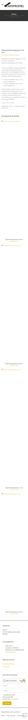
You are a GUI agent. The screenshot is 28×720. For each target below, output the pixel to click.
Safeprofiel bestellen (8, 664)
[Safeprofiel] (14, 5)
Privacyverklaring (21, 716)
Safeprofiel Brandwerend (14, 16)
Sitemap (3, 716)
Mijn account (6, 666)
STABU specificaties (10, 716)
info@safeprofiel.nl (10, 652)
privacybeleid (13, 699)
